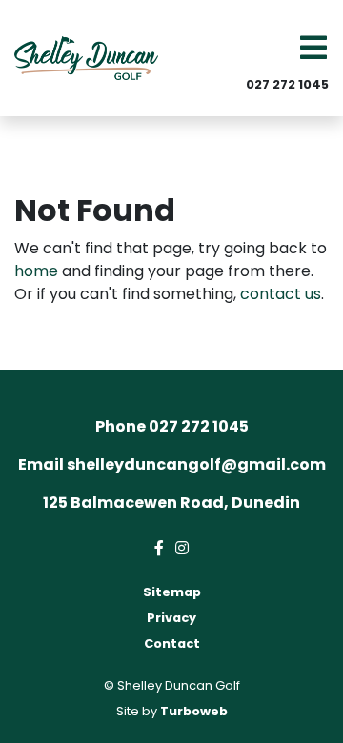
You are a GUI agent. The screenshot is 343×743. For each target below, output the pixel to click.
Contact (172, 643)
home (36, 271)
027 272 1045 (287, 84)
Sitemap (172, 592)
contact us (280, 294)
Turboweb (194, 711)
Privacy (171, 618)
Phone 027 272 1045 (172, 426)
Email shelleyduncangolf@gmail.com (172, 464)
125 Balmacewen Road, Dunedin (171, 502)
